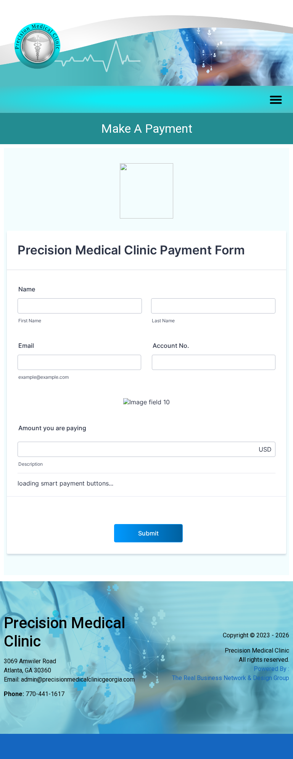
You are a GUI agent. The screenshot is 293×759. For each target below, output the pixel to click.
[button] (275, 99)
